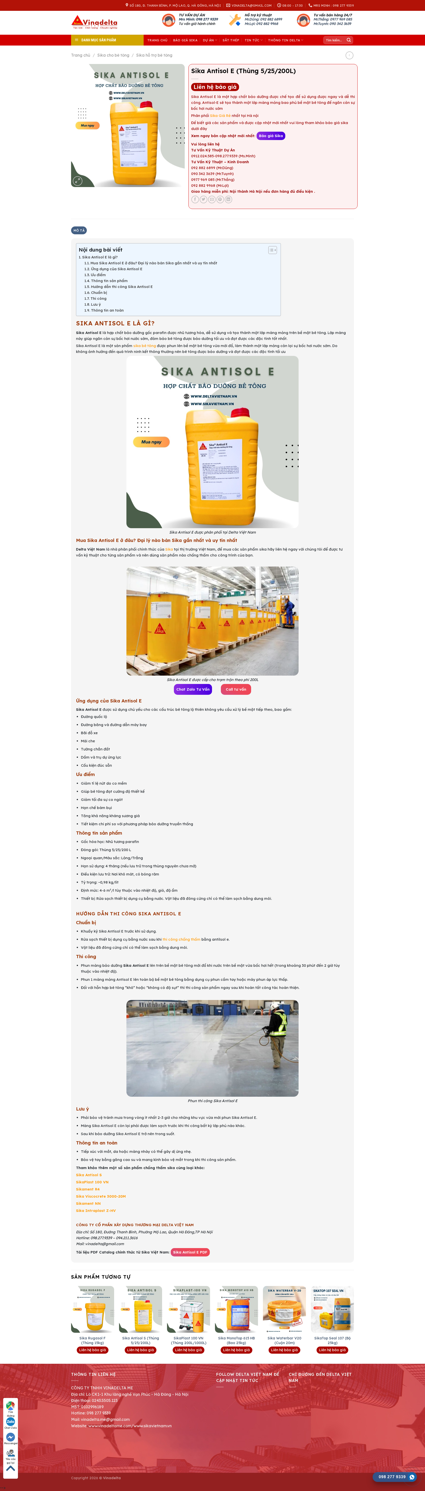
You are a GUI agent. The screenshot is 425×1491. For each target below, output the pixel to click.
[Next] (353, 1324)
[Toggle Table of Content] (270, 250)
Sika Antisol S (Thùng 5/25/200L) (140, 1340)
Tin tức (252, 40)
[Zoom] (77, 181)
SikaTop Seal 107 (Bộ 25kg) (332, 1340)
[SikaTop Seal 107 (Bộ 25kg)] (332, 1309)
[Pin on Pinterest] (220, 199)
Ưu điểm (98, 274)
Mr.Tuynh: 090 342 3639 (332, 23)
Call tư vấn (236, 689)
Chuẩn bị (99, 292)
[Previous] (71, 1324)
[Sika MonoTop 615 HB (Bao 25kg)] (236, 1309)
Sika (169, 549)
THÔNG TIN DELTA (284, 40)
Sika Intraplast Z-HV (96, 1210)
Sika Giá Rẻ (221, 115)
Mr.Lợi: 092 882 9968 (261, 23)
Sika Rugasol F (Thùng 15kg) (92, 1340)
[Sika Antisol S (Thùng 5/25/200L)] (140, 1309)
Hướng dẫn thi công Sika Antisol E (122, 286)
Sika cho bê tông (113, 55)
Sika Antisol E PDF (190, 1252)
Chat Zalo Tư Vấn (193, 689)
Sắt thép (231, 40)
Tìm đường (11, 1412)
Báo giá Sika (185, 40)
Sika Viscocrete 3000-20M (101, 1196)
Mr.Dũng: (252, 19)
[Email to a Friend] (212, 199)
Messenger (11, 1443)
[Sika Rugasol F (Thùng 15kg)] (92, 1309)
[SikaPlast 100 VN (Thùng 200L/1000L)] (188, 1309)
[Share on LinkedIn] (228, 199)
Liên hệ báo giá (215, 86)
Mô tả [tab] (79, 230)
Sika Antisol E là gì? (100, 257)
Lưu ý (96, 304)
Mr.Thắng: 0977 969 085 (332, 19)
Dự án (208, 40)
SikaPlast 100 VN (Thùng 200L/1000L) (188, 1340)
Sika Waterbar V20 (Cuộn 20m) (284, 1340)
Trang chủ (157, 40)
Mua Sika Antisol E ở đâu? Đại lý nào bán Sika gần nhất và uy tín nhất (154, 263)
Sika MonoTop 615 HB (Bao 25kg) (236, 1340)
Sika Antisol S (89, 1175)
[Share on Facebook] (195, 199)
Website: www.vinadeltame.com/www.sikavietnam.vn (121, 1425)
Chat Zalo (10, 1427)
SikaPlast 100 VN (92, 1182)
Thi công (98, 298)
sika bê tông (144, 345)
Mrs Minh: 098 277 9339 (198, 19)
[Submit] (349, 40)
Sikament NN (88, 1203)
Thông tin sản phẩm (109, 280)
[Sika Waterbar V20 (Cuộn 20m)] (284, 1309)
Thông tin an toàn (107, 310)
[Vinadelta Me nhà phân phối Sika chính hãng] (95, 22)
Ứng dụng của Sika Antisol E (116, 269)
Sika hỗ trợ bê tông (154, 55)
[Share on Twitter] (203, 199)
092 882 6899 (271, 19)
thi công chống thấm (181, 939)
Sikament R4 (88, 1189)
